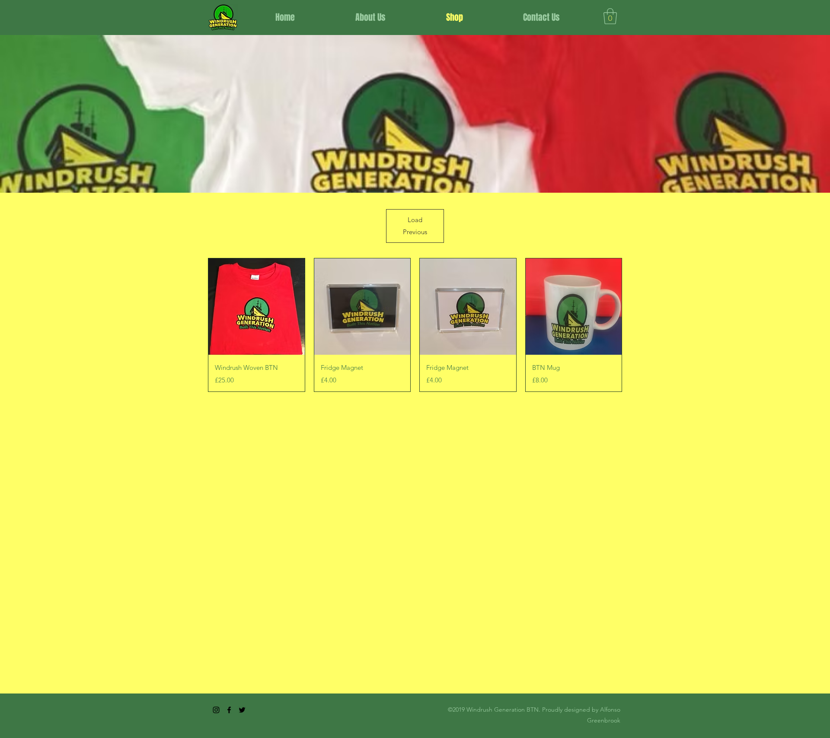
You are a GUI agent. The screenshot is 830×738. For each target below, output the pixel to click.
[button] (610, 16)
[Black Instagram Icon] (216, 710)
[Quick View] (256, 306)
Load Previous (415, 226)
